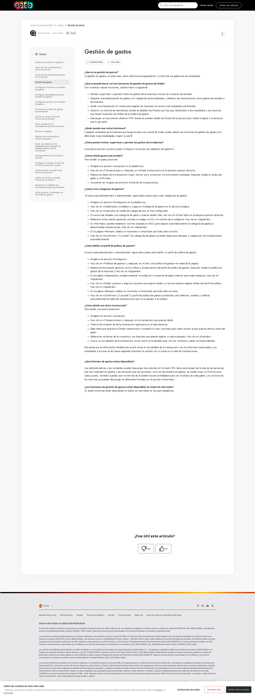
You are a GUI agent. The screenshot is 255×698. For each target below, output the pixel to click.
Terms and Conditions (95, 615)
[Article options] (222, 34)
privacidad (8, 693)
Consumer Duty (124, 615)
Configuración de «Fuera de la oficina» (49, 156)
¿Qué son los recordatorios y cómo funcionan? (48, 68)
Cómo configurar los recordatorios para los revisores (49, 125)
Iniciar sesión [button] (206, 5)
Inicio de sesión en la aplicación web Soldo (164, 615)
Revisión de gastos (76, 25)
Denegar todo (214, 689)
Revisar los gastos (43, 131)
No (149, 548)
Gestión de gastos (43, 82)
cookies (158, 690)
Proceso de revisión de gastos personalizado (49, 110)
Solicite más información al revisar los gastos (47, 137)
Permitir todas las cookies (238, 689)
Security (111, 615)
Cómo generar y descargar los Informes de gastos (49, 193)
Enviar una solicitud (229, 5)
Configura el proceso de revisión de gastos (50, 103)
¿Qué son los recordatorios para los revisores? (50, 76)
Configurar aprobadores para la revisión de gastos (49, 95)
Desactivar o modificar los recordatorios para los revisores (49, 186)
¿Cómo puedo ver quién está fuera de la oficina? (48, 171)
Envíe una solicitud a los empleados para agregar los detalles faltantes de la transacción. (48, 147)
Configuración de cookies (188, 689)
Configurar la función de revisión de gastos (50, 88)
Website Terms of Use (47, 615)
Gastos (60, 25)
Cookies (79, 615)
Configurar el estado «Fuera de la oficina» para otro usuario (49, 164)
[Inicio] (24, 5)
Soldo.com (138, 615)
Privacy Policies (66, 615)
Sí (166, 548)
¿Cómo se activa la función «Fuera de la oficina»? (47, 118)
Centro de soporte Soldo (41, 25)
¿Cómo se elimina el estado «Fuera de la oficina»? (47, 179)
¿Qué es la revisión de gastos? (49, 62)
